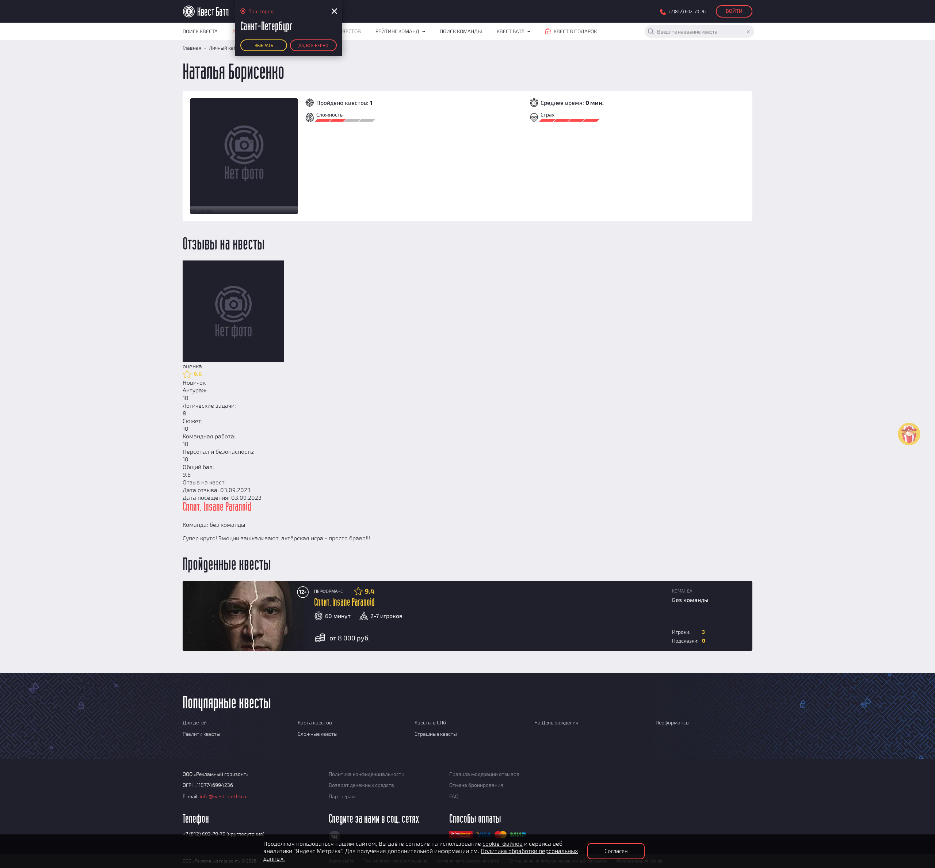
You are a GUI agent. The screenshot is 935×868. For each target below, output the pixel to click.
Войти (734, 11)
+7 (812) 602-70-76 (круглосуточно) (223, 834)
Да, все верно (313, 45)
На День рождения (556, 722)
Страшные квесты (436, 734)
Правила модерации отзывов (484, 774)
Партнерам (342, 796)
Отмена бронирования (476, 785)
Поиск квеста (200, 31)
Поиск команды (461, 31)
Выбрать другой (264, 47)
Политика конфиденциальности (366, 774)
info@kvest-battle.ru (223, 796)
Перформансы (673, 722)
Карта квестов (315, 722)
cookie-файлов (502, 843)
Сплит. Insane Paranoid (344, 602)
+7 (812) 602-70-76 (687, 11)
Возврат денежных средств (361, 785)
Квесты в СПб (430, 722)
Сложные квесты (317, 734)
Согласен (616, 851)
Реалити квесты (201, 734)
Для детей (195, 722)
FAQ (453, 796)
